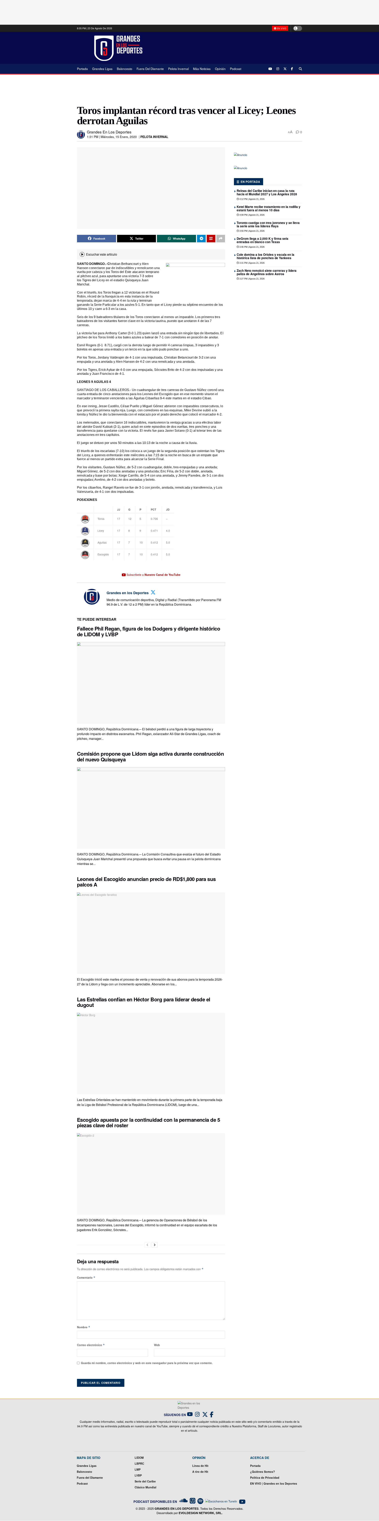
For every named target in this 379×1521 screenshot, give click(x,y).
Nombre (83, 1327)
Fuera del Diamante (150, 68)
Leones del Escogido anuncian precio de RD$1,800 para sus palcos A (146, 881)
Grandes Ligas (102, 68)
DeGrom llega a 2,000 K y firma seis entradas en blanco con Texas (262, 240)
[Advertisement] (225, 48)
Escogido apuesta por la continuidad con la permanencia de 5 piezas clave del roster (148, 1122)
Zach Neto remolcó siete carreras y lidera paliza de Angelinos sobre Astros (266, 272)
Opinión (220, 68)
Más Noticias (202, 68)
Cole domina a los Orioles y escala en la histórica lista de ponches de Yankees (265, 256)
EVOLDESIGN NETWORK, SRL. (200, 1513)
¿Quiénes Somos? (262, 1472)
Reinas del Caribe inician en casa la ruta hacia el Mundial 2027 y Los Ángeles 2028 (267, 192)
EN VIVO (281, 28)
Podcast (235, 68)
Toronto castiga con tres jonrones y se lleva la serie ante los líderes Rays (268, 224)
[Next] (155, 1245)
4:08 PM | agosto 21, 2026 (252, 215)
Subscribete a (153, 575)
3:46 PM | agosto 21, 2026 (252, 247)
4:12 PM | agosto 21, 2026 (252, 199)
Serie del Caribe (145, 1481)
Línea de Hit (200, 1466)
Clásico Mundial (145, 1487)
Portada (82, 68)
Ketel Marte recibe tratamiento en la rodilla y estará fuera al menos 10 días (268, 208)
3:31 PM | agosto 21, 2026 (252, 263)
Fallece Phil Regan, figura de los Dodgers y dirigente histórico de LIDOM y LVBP (148, 631)
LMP (138, 1469)
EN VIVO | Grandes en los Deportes (273, 1483)
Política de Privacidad (264, 1477)
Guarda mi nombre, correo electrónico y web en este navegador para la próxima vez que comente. (147, 1363)
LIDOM (139, 1458)
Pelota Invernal (178, 68)
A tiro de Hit (200, 1472)
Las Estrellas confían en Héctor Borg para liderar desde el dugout (143, 1002)
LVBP (138, 1475)
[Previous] (147, 1245)
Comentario (86, 1277)
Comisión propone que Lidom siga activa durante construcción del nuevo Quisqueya (150, 756)
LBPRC (139, 1463)
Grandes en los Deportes (109, 131)
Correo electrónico (91, 1345)
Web (157, 1345)
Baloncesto (124, 68)
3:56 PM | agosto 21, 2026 (252, 231)
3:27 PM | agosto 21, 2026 (252, 279)
